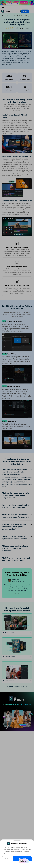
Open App (22, 859)
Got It (7, 859)
